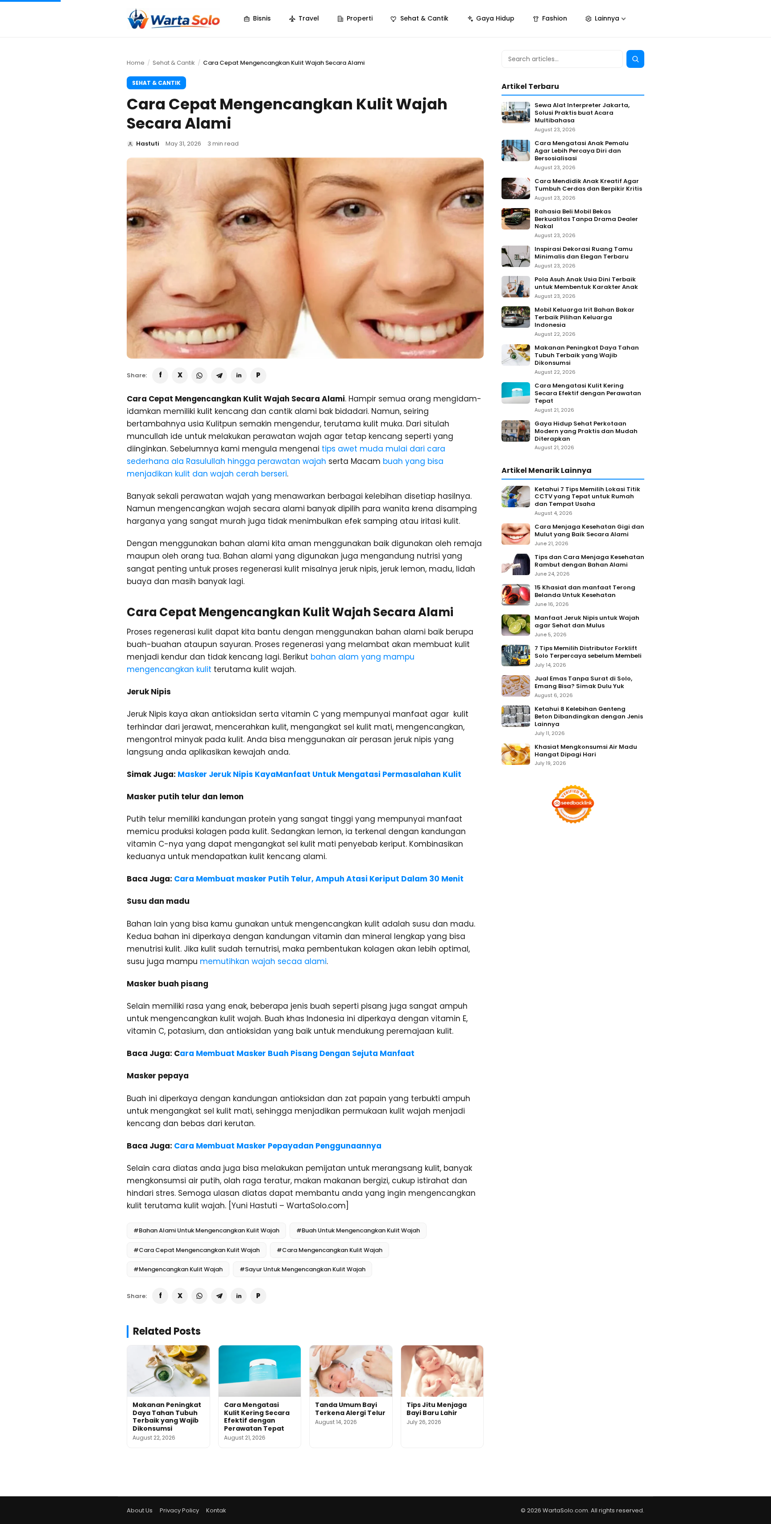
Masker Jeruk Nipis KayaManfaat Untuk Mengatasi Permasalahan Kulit (319, 774)
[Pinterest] (258, 375)
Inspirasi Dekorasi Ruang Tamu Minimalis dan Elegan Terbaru (584, 253)
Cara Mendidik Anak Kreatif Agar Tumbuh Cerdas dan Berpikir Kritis (588, 185)
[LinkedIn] (239, 375)
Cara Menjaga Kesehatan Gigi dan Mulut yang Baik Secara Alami (589, 531)
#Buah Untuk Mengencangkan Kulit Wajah (358, 1230)
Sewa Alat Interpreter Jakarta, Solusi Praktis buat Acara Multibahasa (582, 113)
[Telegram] (219, 375)
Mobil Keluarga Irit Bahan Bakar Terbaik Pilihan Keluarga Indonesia (584, 317)
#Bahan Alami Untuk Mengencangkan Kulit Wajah (206, 1230)
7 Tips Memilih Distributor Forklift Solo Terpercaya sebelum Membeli (588, 652)
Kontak (216, 1510)
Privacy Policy (179, 1510)
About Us (140, 1510)
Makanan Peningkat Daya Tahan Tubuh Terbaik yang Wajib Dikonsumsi (167, 1416)
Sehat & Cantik (174, 62)
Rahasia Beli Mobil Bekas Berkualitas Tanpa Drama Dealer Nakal (586, 219)
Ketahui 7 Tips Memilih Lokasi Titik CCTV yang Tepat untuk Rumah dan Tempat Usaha (587, 497)
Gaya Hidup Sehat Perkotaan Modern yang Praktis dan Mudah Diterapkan (586, 431)
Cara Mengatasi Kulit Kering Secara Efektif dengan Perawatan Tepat (257, 1416)
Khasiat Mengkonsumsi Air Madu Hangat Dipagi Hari (586, 751)
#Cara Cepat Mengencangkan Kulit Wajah (196, 1250)
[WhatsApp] (199, 375)
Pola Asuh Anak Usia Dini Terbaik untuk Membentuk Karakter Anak (586, 283)
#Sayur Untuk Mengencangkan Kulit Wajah (302, 1269)
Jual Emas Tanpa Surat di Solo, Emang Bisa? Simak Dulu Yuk (583, 682)
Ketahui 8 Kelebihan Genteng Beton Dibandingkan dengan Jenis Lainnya (589, 717)
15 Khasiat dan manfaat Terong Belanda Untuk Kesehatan (585, 591)
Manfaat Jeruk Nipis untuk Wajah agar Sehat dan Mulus (587, 622)
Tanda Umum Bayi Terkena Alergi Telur (350, 1408)
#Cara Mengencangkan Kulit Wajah (329, 1250)
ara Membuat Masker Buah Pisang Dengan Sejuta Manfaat (297, 1053)
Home (136, 62)
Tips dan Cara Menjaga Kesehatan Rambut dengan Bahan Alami (589, 561)
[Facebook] (160, 375)
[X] (180, 375)
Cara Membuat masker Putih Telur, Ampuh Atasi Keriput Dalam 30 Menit (319, 878)
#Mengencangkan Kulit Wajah (178, 1269)
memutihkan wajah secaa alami (263, 961)
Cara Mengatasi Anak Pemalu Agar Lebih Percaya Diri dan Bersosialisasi (582, 151)
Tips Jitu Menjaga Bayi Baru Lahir (436, 1408)
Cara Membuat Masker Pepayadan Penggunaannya (277, 1145)
